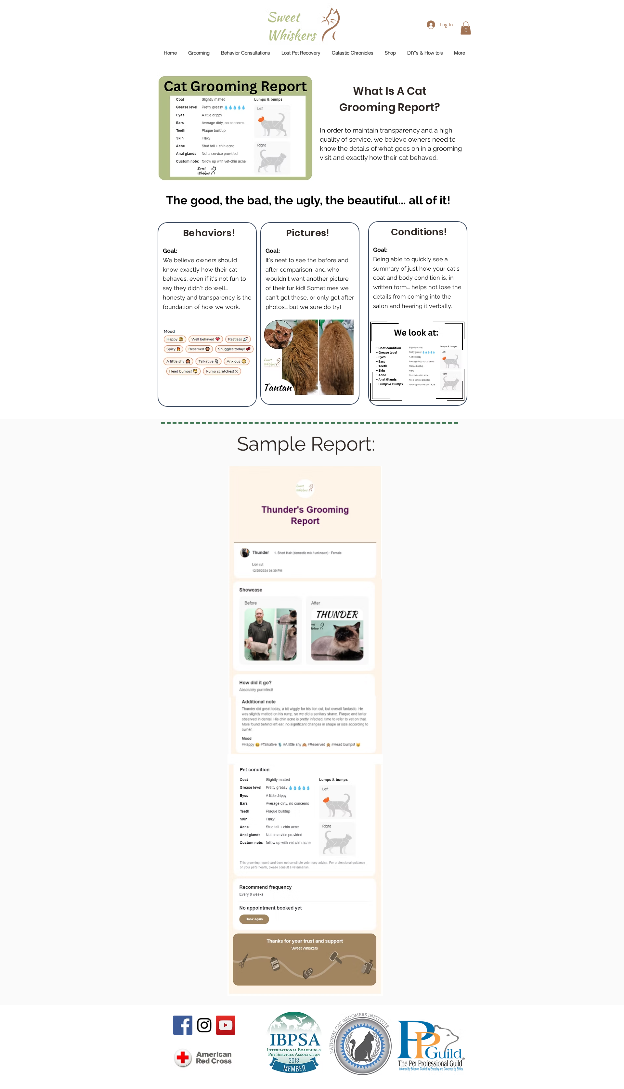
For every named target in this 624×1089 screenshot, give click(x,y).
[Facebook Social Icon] (182, 1025)
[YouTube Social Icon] (225, 1025)
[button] (465, 28)
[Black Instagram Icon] (204, 1025)
